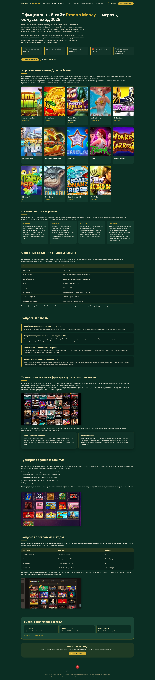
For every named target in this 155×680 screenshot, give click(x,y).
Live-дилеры (46, 3)
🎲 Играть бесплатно (49, 59)
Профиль (113, 3)
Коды (54, 3)
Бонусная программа (87, 3)
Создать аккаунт (126, 3)
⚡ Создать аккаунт (77, 653)
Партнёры (99, 3)
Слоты (69, 3)
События (76, 3)
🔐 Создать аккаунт (30, 60)
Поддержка (61, 3)
